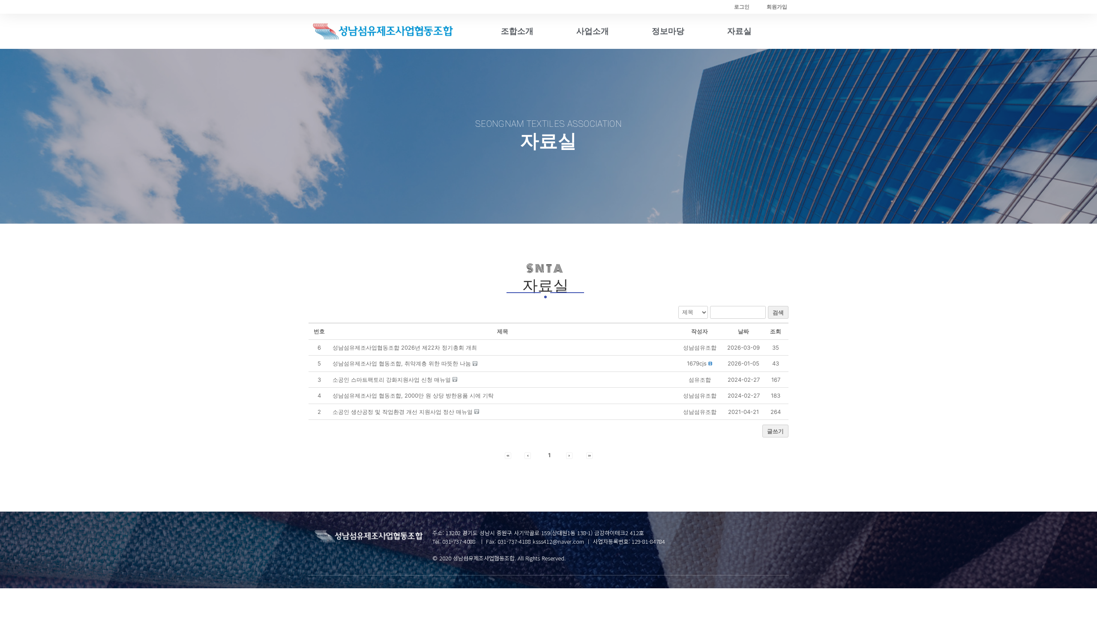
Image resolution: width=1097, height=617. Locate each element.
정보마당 (668, 31)
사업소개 (592, 31)
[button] (697, 363)
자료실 (739, 31)
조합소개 (517, 31)
